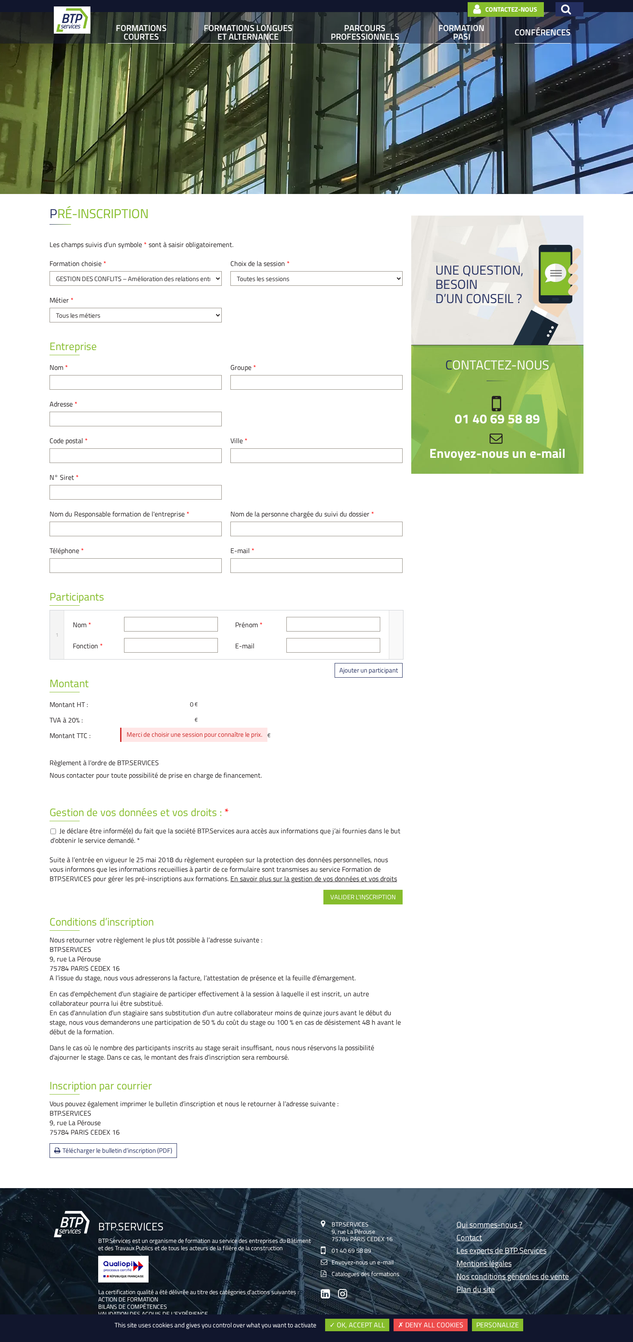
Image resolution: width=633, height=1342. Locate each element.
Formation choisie (78, 263)
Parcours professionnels (365, 32)
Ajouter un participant (368, 670)
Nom (59, 367)
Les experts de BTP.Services (501, 1251)
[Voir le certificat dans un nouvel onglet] (123, 1280)
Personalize (497, 1325)
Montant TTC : (70, 735)
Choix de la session (260, 263)
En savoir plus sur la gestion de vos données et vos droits (313, 878)
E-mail (242, 550)
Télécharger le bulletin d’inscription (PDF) (117, 1150)
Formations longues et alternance (248, 32)
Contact (469, 1238)
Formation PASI (461, 32)
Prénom (249, 624)
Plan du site (475, 1290)
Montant (69, 683)
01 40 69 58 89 (497, 418)
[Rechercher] (569, 9)
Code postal (69, 440)
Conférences (543, 32)
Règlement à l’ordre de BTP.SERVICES (104, 762)
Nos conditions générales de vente (512, 1277)
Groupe (243, 367)
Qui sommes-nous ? (489, 1225)
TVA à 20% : (66, 720)
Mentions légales (484, 1264)
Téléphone (67, 550)
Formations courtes (141, 32)
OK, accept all (360, 1325)
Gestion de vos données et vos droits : (139, 812)
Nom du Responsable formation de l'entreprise (119, 514)
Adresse (64, 404)
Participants (77, 596)
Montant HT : (69, 704)
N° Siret (64, 477)
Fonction (88, 646)
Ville (239, 440)
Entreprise (73, 346)
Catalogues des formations (366, 1273)
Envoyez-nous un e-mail (497, 453)
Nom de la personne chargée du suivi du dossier (302, 514)
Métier (62, 300)
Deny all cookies (433, 1325)
